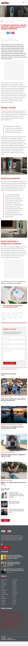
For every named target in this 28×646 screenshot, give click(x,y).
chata (13, 312)
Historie (15, 586)
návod (14, 620)
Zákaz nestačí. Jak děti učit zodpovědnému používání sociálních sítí (13, 399)
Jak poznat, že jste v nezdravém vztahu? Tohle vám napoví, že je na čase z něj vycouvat (16, 495)
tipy (9, 625)
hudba (11, 616)
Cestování (8, 424)
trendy (15, 625)
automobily (4, 615)
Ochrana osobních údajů (8, 639)
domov (3, 315)
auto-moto (13, 613)
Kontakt (3, 636)
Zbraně (14, 602)
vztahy (2, 626)
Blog (3, 582)
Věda (14, 600)
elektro (8, 315)
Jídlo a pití (4, 590)
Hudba (14, 588)
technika (3, 317)
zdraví (7, 626)
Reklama (3, 638)
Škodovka (21, 626)
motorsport (14, 618)
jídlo (13, 616)
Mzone (5, 402)
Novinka (10, 620)
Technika (16, 40)
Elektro (10, 40)
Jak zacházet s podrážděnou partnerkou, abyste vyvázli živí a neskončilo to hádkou (15, 557)
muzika (18, 618)
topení (19, 317)
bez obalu (10, 615)
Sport (3, 596)
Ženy (14, 604)
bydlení (3, 312)
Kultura (14, 590)
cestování (17, 615)
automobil (20, 613)
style (21, 315)
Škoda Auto (17, 626)
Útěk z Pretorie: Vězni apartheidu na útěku (14, 502)
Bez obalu (3, 424)
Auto (7, 613)
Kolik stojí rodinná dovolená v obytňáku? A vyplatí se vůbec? (13, 455)
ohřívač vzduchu (15, 315)
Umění (3, 600)
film (2, 616)
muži (21, 618)
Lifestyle (3, 396)
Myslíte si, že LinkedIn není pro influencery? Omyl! (13, 483)
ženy (2, 628)
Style (13, 40)
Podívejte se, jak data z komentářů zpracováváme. (14, 368)
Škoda (14, 626)
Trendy (10, 396)
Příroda (14, 594)
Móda (2, 620)
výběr (5, 626)
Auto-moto (4, 452)
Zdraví (3, 604)
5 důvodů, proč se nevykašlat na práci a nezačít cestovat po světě (12, 427)
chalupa (8, 312)
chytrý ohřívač (19, 312)
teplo (15, 317)
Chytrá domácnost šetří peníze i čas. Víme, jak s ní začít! (13, 306)
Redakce (9, 638)
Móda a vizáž (5, 594)
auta (3, 613)
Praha (17, 620)
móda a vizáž (5, 620)
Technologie (9, 317)
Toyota (12, 625)
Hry (3, 588)
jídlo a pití (17, 616)
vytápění (3, 319)
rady (20, 620)
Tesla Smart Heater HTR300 (15, 181)
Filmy (3, 586)
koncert (20, 616)
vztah (21, 625)
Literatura (15, 592)
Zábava (10, 626)
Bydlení (6, 40)
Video (3, 602)
